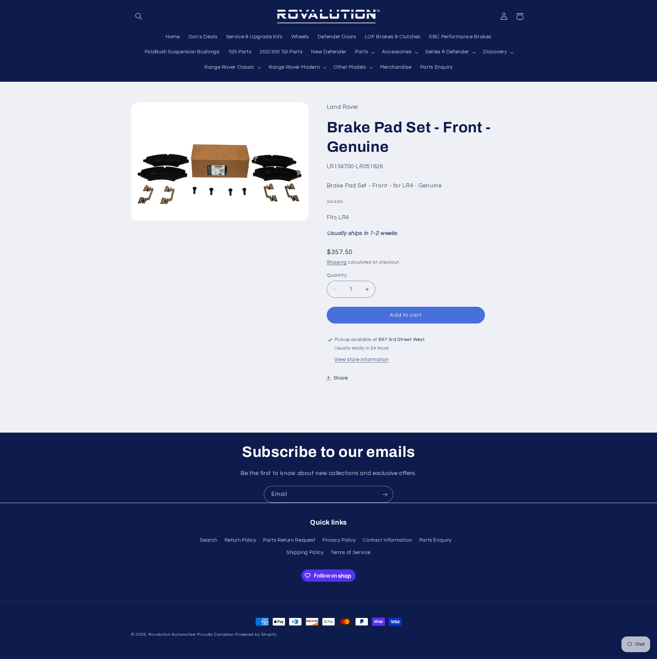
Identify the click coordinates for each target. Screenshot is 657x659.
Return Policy (240, 539)
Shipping (337, 262)
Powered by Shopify (255, 634)
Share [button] (341, 378)
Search (208, 539)
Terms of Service (351, 552)
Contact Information (387, 539)
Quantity (337, 275)
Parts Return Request (289, 539)
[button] (139, 16)
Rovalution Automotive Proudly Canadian (191, 634)
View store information (361, 359)
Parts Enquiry (435, 539)
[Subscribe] (385, 494)
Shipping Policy (304, 552)
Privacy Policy (339, 539)
